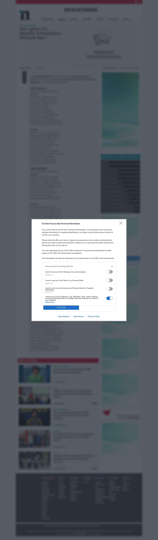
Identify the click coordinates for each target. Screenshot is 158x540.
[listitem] (79, 266)
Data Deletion (64, 316)
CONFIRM (61, 307)
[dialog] (79, 270)
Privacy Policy (94, 316)
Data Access (79, 316)
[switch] (109, 271)
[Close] (121, 223)
